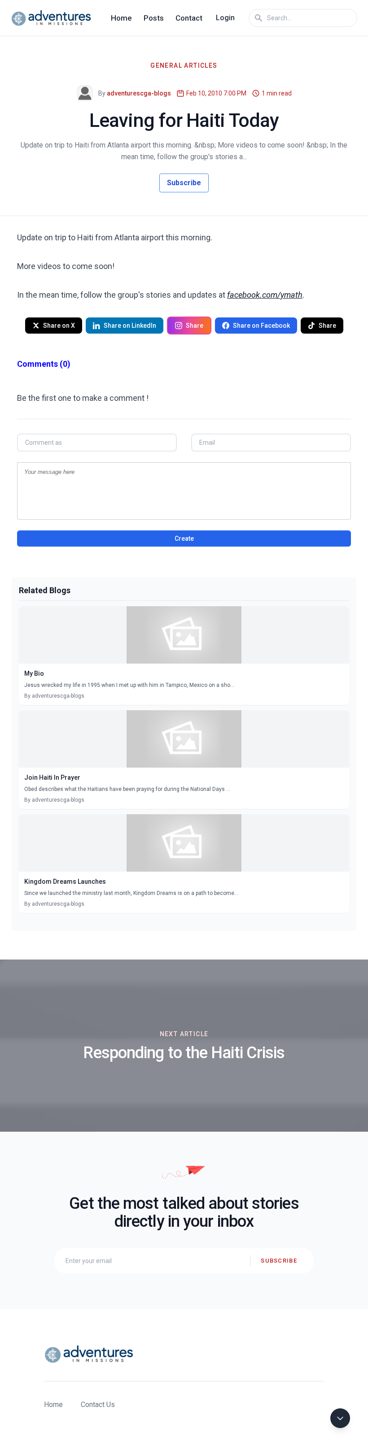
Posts (154, 17)
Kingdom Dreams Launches (65, 881)
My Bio (34, 673)
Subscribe (184, 182)
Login (225, 17)
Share (194, 325)
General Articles (183, 65)
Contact (188, 17)
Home (121, 17)
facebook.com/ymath (264, 295)
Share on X (59, 325)
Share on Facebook (261, 325)
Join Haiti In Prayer (52, 777)
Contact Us (98, 1404)
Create (184, 538)
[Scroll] (340, 1418)
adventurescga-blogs (139, 93)
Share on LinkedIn (130, 325)
